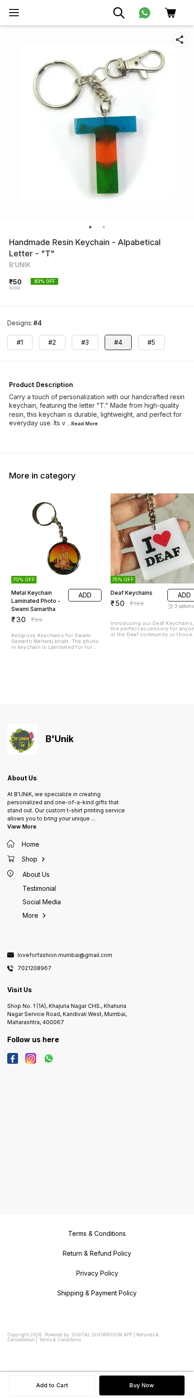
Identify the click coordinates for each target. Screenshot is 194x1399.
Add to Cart (52, 1385)
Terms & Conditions (60, 1339)
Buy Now (141, 1385)
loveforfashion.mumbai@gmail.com (65, 955)
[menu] (14, 13)
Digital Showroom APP (102, 1334)
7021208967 (34, 968)
